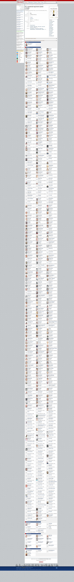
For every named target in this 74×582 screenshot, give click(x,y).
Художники (37, 569)
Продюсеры (25, 569)
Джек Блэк (50, 23)
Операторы (31, 569)
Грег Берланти (32, 28)
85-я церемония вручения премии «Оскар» (20, 13)
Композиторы (33, 569)
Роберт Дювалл (51, 25)
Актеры (22, 569)
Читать (42, 2)
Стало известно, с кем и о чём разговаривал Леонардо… (20, 42)
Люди (39, 2)
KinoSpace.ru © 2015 (18, 567)
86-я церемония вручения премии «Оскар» (20, 15)
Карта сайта (51, 0)
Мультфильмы (31, 2)
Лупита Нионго (51, 24)
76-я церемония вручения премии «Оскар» (20, 26)
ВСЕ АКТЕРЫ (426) (51, 36)
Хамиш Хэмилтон (32, 25)
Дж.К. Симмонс (51, 29)
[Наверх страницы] (56, 568)
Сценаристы (28, 569)
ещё (37, 27)
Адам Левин (50, 33)
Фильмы (26, 2)
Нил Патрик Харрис (38, 29)
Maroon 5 (50, 34)
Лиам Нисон (50, 31)
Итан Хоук (50, 26)
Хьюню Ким (43, 26)
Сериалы (35, 2)
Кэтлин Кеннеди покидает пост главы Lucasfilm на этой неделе (20, 39)
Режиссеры (20, 569)
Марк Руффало (51, 28)
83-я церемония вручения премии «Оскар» (20, 22)
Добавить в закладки (48, 0)
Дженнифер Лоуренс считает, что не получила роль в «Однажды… (20, 36)
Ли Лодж (34, 27)
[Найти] (56, 2)
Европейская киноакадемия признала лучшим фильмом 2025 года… (20, 33)
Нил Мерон (31, 26)
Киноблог (30, 568)
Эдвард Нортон (51, 27)
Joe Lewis (31, 27)
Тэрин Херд (39, 26)
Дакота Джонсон (51, 32)
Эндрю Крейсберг (32, 29)
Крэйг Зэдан (35, 26)
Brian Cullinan (51, 30)
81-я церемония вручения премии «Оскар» (20, 17)
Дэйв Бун (43, 29)
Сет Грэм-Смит (37, 28)
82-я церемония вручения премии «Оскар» (20, 29)
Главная (45, 0)
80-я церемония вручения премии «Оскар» (20, 20)
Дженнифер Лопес (51, 35)
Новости (25, 568)
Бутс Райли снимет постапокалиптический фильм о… (20, 48)
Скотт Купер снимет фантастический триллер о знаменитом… (20, 45)
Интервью (28, 568)
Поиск (56, 0)
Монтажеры (39, 569)
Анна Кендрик (51, 22)
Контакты (54, 0)
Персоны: (17, 569)
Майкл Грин (41, 28)
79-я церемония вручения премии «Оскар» (20, 24)
